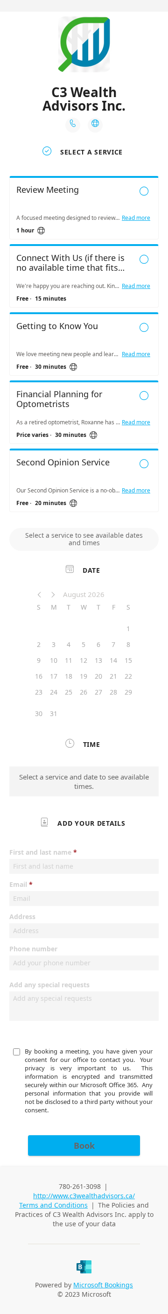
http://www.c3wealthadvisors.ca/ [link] (84, 1195)
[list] (84, 346)
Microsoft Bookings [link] (103, 1284)
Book (84, 1145)
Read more (136, 218)
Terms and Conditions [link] (53, 1205)
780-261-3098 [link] (80, 1186)
